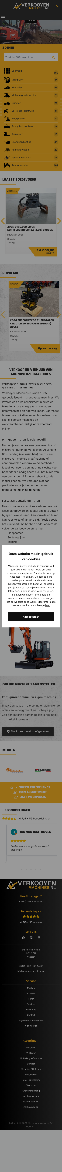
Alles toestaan (31, 616)
